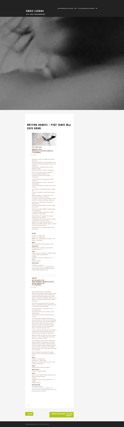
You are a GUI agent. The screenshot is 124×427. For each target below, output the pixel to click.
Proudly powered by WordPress (31, 424)
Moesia (42, 424)
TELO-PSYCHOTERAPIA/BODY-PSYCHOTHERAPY (86, 8)
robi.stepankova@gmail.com (39, 267)
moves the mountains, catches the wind (65, 8)
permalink (29, 405)
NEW (96, 8)
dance (75, 8)
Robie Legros (35, 11)
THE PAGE (29, 414)
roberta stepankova (36, 131)
